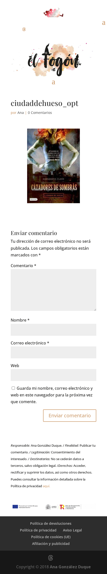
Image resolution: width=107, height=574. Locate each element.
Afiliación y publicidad (51, 543)
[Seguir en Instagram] (14, 29)
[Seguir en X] (24, 29)
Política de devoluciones (50, 523)
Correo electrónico (30, 343)
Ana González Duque (70, 567)
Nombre (20, 320)
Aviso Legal (72, 530)
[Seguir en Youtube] (34, 29)
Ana (20, 112)
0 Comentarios (40, 112)
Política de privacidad (38, 530)
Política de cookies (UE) (50, 536)
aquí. (46, 486)
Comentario (23, 265)
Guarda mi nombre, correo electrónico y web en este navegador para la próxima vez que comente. (52, 394)
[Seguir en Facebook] (4, 29)
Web (15, 365)
